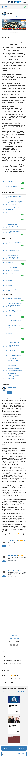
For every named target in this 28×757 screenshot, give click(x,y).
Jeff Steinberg (11, 387)
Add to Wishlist (14, 635)
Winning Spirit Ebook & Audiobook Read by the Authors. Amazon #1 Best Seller (14, 726)
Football (4, 6)
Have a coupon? (14, 638)
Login (23, 2)
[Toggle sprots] (2, 2)
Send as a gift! (22, 6)
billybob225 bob (13, 540)
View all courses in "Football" (14, 692)
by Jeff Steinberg (12, 16)
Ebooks (4, 7)
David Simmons (13, 555)
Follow (9, 392)
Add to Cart (20, 754)
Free (23, 183)
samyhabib (12, 570)
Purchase (21, 748)
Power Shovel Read (13, 706)
